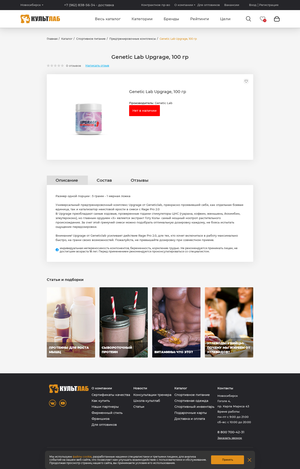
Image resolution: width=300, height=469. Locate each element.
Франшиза (100, 419)
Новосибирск (30, 5)
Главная (52, 38)
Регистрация (268, 5)
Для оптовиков (208, 5)
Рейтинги (199, 19)
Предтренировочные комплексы (132, 38)
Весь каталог (108, 19)
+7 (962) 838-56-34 (89, 5)
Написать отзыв (97, 65)
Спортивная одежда (191, 401)
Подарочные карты (190, 413)
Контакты (225, 388)
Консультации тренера (152, 395)
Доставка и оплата (189, 419)
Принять (227, 459)
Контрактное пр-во (155, 5)
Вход (253, 5)
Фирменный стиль (107, 413)
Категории (142, 19)
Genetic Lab (163, 103)
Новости (140, 388)
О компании (183, 5)
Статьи (138, 407)
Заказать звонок (229, 438)
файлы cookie (82, 456)
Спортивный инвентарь (194, 407)
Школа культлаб (146, 401)
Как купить (101, 401)
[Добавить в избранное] (246, 81)
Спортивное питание (91, 38)
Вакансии (231, 5)
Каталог (66, 38)
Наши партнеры (105, 407)
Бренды (171, 19)
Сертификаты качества (111, 395)
